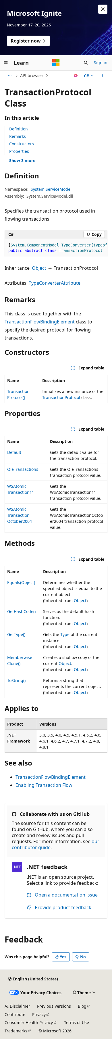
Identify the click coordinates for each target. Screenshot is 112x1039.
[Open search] (86, 62)
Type (64, 634)
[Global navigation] (5, 62)
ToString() (16, 680)
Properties (19, 151)
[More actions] (102, 75)
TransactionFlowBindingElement (40, 322)
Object (39, 268)
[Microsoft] (56, 62)
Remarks (17, 136)
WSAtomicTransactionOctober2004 (19, 515)
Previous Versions (54, 1006)
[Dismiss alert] (102, 9)
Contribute (15, 1014)
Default (14, 452)
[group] (56, 248)
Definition (18, 129)
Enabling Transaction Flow (44, 785)
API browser (31, 75)
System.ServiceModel (51, 189)
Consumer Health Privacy (29, 1022)
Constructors (21, 143)
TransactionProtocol (61, 397)
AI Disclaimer (17, 1006)
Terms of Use (76, 1022)
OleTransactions (22, 469)
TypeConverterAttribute (54, 283)
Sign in (100, 62)
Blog (82, 1006)
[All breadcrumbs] (10, 75)
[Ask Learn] (76, 75)
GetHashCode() (21, 611)
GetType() (16, 634)
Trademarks (16, 1031)
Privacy (39, 1014)
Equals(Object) (21, 582)
